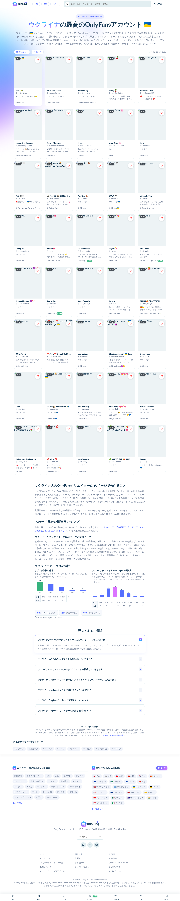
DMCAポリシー (116, 867)
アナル (35, 792)
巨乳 (48, 776)
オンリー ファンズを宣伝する (52, 871)
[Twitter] (83, 845)
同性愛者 (18, 776)
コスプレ (67, 776)
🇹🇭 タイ (142, 776)
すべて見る (17, 803)
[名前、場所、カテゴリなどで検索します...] (67, 4)
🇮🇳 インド (152, 798)
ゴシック (52, 781)
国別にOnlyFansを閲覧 (107, 768)
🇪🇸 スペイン (149, 792)
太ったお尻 (47, 792)
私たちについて (46, 858)
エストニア (50, 531)
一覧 (36, 4)
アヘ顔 (29, 787)
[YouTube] (96, 845)
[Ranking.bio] (90, 824)
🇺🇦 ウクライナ (139, 787)
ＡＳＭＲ (76, 781)
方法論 (77, 858)
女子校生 (60, 792)
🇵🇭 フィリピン (99, 782)
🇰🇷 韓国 (108, 776)
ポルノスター (20, 781)
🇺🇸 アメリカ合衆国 (101, 787)
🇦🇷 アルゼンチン (121, 787)
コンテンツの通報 (82, 867)
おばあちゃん (52, 797)
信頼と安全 (79, 863)
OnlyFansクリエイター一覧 (51, 863)
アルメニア (108, 527)
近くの (163, 768)
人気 (57, 776)
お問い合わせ (45, 867)
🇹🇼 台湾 (119, 776)
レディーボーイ (21, 792)
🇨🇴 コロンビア (116, 792)
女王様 (39, 797)
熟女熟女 (64, 781)
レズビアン (42, 787)
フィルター (23, 52)
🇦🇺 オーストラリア (135, 798)
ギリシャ (63, 531)
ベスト (55, 4)
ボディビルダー (57, 787)
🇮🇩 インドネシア (100, 798)
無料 (45, 4)
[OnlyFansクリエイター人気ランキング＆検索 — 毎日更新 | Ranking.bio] (20, 3)
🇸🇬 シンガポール (100, 803)
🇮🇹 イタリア (117, 803)
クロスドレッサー (34, 776)
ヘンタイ (18, 787)
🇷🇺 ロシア (130, 782)
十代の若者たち (37, 781)
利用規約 (113, 858)
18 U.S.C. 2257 (115, 871)
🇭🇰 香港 (142, 782)
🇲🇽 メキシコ (117, 798)
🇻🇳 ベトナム (155, 776)
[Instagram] (90, 845)
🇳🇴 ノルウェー (99, 792)
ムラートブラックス (22, 797)
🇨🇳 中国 (131, 776)
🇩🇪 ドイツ (154, 787)
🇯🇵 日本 (96, 776)
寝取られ (73, 792)
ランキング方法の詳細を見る (113, 735)
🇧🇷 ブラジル (115, 782)
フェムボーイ (75, 787)
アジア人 (79, 776)
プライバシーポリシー (118, 863)
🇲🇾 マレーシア (133, 792)
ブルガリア (120, 527)
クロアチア (132, 527)
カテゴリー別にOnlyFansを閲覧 (33, 768)
